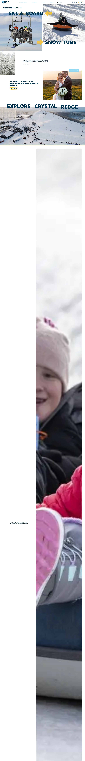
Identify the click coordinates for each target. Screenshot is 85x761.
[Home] (6, 2)
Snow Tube (60, 42)
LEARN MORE (14, 88)
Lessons (51, 2)
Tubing (43, 2)
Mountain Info (23, 2)
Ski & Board (34, 2)
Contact (60, 2)
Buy (81, 2)
